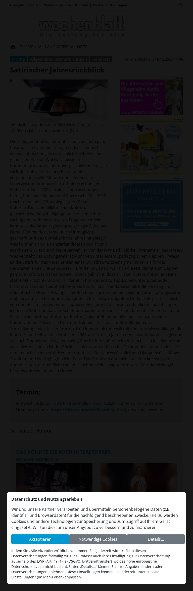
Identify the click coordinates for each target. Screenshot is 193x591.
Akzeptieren (40, 539)
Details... (156, 539)
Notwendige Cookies (98, 539)
